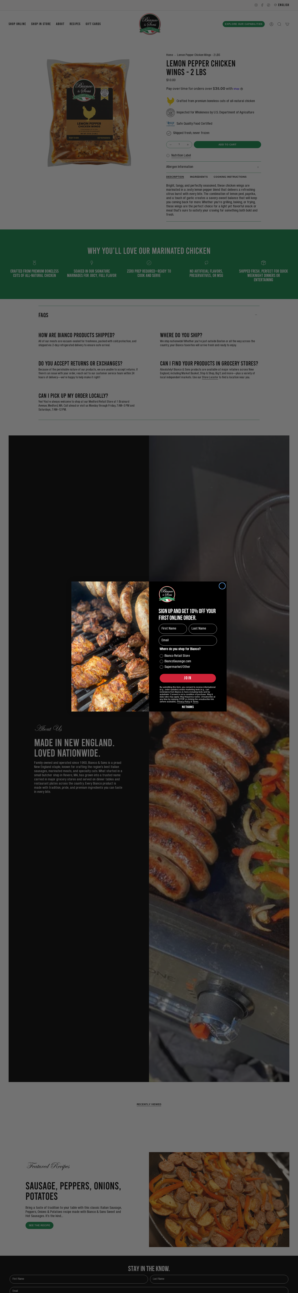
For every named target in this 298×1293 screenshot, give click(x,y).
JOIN (188, 678)
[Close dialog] (222, 586)
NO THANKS (188, 706)
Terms (195, 701)
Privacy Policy (183, 701)
